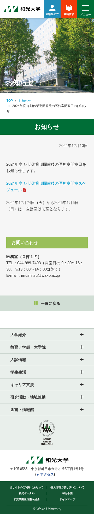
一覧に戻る (50, 303)
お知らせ (25, 100)
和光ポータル (26, 493)
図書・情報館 (22, 409)
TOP (10, 100)
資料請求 (69, 14)
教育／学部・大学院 (28, 347)
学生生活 (18, 372)
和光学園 (67, 493)
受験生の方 (52, 14)
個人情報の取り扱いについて (67, 487)
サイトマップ (67, 499)
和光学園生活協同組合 (27, 499)
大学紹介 (18, 334)
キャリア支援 (22, 384)
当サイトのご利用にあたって (27, 487)
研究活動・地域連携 (28, 397)
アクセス (47, 474)
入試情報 (18, 359)
